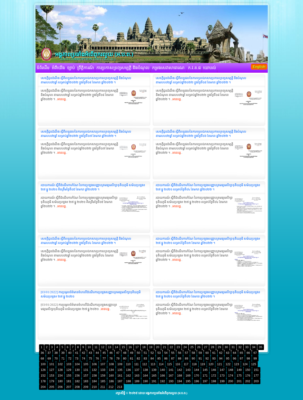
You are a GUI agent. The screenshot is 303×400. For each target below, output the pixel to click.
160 (111, 375)
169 (188, 375)
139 (154, 370)
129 (68, 370)
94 (221, 358)
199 (222, 381)
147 (222, 370)
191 (154, 381)
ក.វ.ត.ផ (194, 67)
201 (239, 381)
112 (144, 364)
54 (166, 353)
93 (214, 358)
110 (128, 364)
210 (94, 387)
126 (43, 370)
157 (85, 375)
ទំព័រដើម (43, 67)
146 (213, 370)
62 (221, 353)
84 (152, 358)
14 (116, 347)
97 (241, 358)
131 (85, 370)
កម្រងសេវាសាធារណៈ (169, 67)
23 (178, 347)
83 (145, 358)
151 (256, 370)
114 (161, 364)
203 (256, 381)
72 (69, 358)
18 (144, 347)
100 (43, 364)
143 (188, 370)
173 (222, 375)
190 (145, 381)
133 (102, 370)
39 (63, 353)
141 (171, 370)
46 (111, 353)
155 (68, 375)
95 (227, 358)
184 (94, 381)
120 (211, 364)
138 (145, 370)
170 (196, 375)
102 (60, 364)
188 (128, 381)
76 (97, 358)
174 (230, 375)
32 (240, 347)
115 (169, 364)
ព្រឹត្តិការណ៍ (85, 67)
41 (76, 353)
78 (111, 358)
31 (233, 347)
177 (256, 375)
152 (43, 375)
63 (227, 353)
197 (205, 381)
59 (200, 353)
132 (94, 370)
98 (248, 358)
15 (123, 347)
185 (102, 381)
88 (179, 358)
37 (49, 353)
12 (102, 347)
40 (69, 353)
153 (51, 375)
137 (136, 370)
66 (248, 353)
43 (90, 353)
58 (193, 353)
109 (119, 364)
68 (42, 358)
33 (247, 347)
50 (138, 353)
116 (177, 364)
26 (199, 347)
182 (77, 381)
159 (102, 375)
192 (162, 381)
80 (124, 358)
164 (145, 375)
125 (253, 364)
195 (188, 381)
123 (236, 364)
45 (104, 353)
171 (205, 375)
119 (202, 364)
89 (186, 358)
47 (118, 353)
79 (118, 358)
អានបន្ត (61, 99)
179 (51, 381)
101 (51, 364)
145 (205, 370)
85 (159, 358)
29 (219, 347)
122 (228, 364)
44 (97, 353)
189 (136, 381)
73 (76, 358)
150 (247, 370)
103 (68, 364)
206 (60, 387)
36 (42, 353)
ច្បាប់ (71, 67)
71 (63, 358)
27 (205, 347)
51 (145, 353)
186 (111, 381)
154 (60, 375)
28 (212, 347)
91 (200, 358)
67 (255, 353)
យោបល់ (209, 67)
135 (119, 370)
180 (60, 381)
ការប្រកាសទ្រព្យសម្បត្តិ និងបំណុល (123, 67)
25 (192, 347)
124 (245, 364)
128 (60, 370)
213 (119, 387)
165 (154, 375)
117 (186, 364)
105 (85, 364)
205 (51, 387)
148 (230, 370)
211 (102, 387)
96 (234, 358)
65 (241, 353)
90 (193, 358)
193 (171, 381)
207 (68, 387)
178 (43, 381)
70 (56, 358)
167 (171, 375)
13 (109, 347)
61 (214, 353)
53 (159, 353)
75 (90, 358)
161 (119, 375)
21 (164, 347)
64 (234, 353)
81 (131, 358)
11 (96, 347)
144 (196, 370)
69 (49, 358)
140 (162, 370)
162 (128, 375)
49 (131, 353)
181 (68, 381)
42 (83, 353)
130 (77, 370)
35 (260, 347)
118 (194, 364)
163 (136, 375)
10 (89, 347)
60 (207, 353)
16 (130, 347)
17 (137, 347)
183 (85, 381)
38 (56, 353)
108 (111, 364)
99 (255, 358)
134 (111, 370)
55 (172, 353)
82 (138, 358)
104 (77, 364)
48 (124, 353)
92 (207, 358)
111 (136, 364)
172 (213, 375)
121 (219, 364)
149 (239, 370)
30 (226, 347)
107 (102, 364)
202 (247, 381)
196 (196, 381)
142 (179, 370)
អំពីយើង (58, 67)
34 (253, 347)
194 (179, 381)
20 (157, 347)
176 (247, 375)
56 (179, 353)
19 (150, 347)
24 (185, 347)
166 (162, 375)
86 (166, 358)
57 (186, 353)
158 (94, 375)
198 (213, 381)
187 (119, 381)
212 (111, 387)
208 (77, 387)
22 (171, 347)
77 (104, 358)
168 (179, 375)
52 (152, 353)
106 (94, 364)
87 (172, 358)
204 (43, 387)
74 (83, 358)
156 (77, 375)
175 (239, 375)
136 (128, 370)
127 (51, 370)
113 (153, 364)
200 (230, 381)
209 (85, 387)
